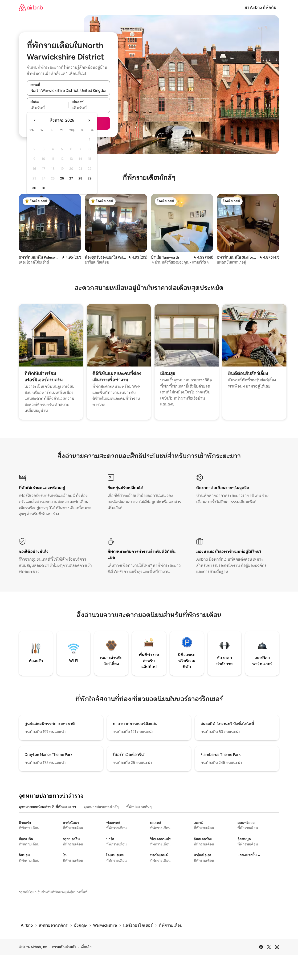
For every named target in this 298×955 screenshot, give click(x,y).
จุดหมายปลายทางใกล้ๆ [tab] (101, 807)
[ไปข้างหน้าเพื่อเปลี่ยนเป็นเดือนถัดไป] (89, 120)
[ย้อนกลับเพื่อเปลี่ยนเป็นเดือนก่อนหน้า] (34, 120)
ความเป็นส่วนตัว (64, 947)
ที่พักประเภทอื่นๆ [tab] (139, 807)
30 (34, 188)
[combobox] (68, 90)
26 (62, 178)
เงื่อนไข (86, 947)
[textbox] (47, 108)
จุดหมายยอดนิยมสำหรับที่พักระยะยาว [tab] (47, 807)
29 (89, 178)
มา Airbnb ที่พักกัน (260, 7)
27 (71, 178)
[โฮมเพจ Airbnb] (31, 7)
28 (80, 178)
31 (43, 188)
